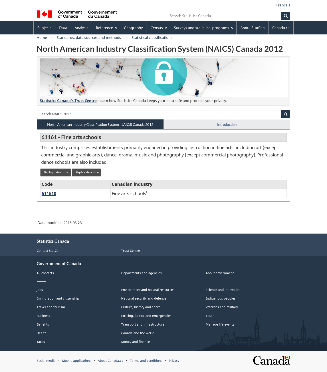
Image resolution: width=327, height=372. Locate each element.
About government (220, 273)
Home (42, 37)
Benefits (43, 324)
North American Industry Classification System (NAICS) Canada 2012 (100, 124)
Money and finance (135, 342)
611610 (49, 193)
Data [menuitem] (63, 27)
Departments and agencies (141, 273)
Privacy (174, 360)
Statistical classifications (151, 37)
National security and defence (143, 298)
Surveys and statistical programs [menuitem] (201, 27)
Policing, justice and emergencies (146, 316)
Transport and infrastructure (142, 324)
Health (41, 333)
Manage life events (220, 324)
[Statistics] (164, 77)
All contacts (45, 273)
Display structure (87, 172)
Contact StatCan (49, 250)
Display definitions (56, 172)
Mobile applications (76, 360)
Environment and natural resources (147, 290)
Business (43, 316)
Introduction (227, 124)
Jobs (40, 290)
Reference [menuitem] (104, 27)
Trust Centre (130, 250)
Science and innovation (223, 290)
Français (283, 5)
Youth (210, 316)
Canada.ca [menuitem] (281, 27)
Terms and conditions (146, 360)
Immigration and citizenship (58, 298)
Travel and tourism (51, 307)
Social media (46, 360)
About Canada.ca (110, 360)
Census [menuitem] (157, 27)
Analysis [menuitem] (81, 27)
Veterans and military (222, 307)
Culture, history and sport (140, 307)
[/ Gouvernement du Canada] (77, 14)
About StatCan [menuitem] (252, 27)
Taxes (41, 342)
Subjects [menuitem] (44, 27)
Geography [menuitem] (133, 27)
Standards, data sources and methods (89, 37)
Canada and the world (137, 333)
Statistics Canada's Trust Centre (68, 100)
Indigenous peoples (221, 298)
